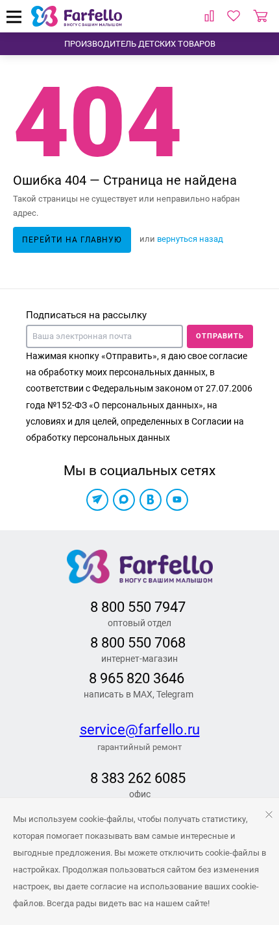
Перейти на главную (72, 239)
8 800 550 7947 (138, 607)
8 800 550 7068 (138, 643)
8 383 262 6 (126, 778)
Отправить (220, 336)
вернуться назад (190, 239)
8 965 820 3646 (136, 678)
